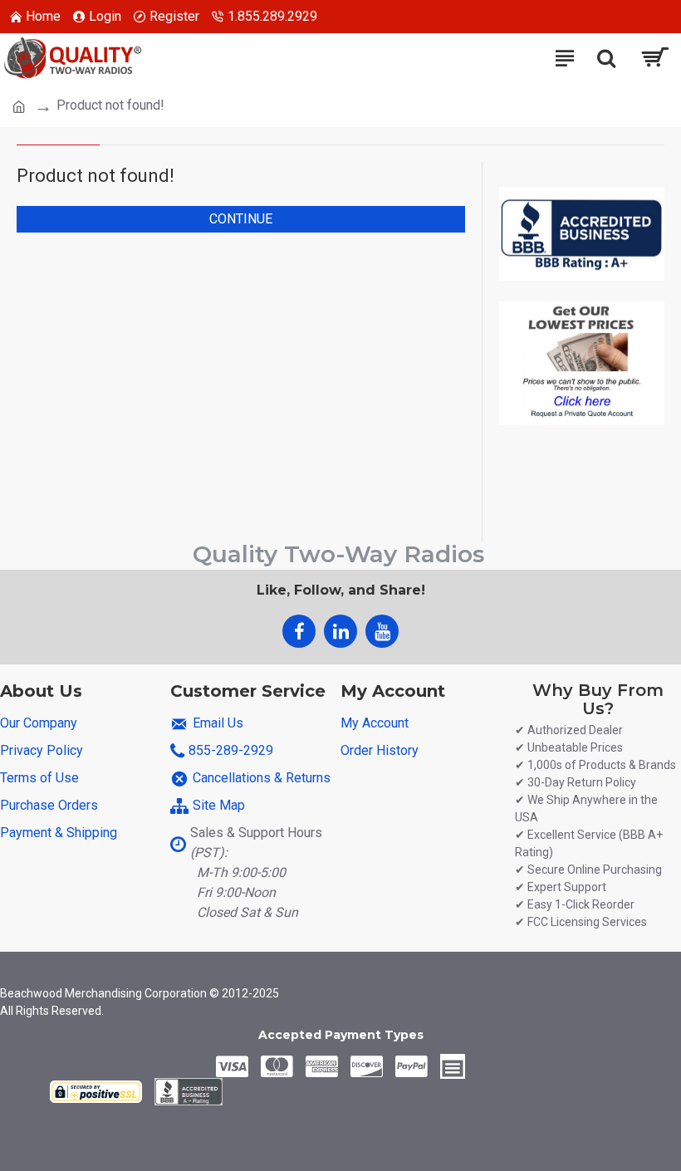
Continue (240, 219)
